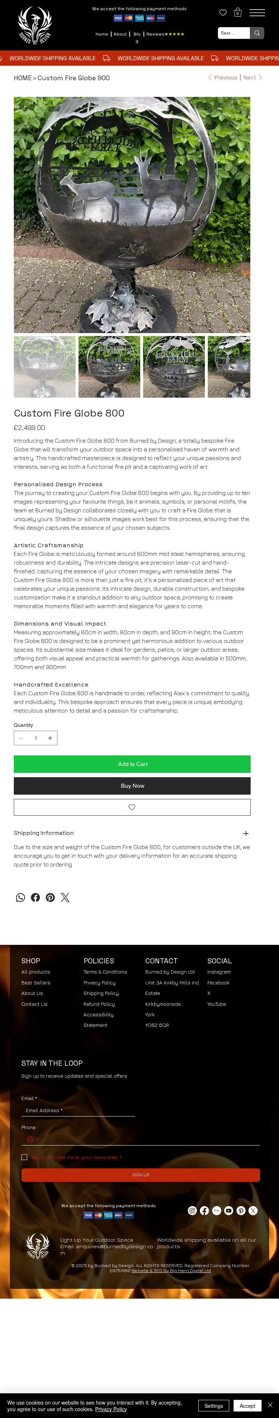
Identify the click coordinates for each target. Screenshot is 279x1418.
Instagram (219, 971)
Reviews (155, 34)
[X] (253, 1210)
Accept (247, 1405)
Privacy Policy (100, 982)
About (120, 34)
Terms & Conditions (105, 971)
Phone (28, 1127)
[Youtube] (228, 1210)
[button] (238, 12)
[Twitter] (65, 897)
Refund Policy (99, 1004)
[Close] (270, 1405)
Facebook (218, 982)
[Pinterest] (50, 897)
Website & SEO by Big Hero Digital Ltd (171, 1270)
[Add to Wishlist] (132, 807)
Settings (214, 1405)
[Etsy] (216, 1210)
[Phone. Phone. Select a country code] (33, 1139)
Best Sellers (35, 982)
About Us (32, 993)
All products (35, 971)
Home (102, 34)
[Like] (223, 12)
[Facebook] (35, 897)
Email (29, 1098)
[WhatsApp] (20, 897)
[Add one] (50, 738)
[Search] (257, 33)
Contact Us (34, 1004)
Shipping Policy (101, 993)
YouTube (216, 1004)
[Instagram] (192, 1210)
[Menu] (257, 12)
